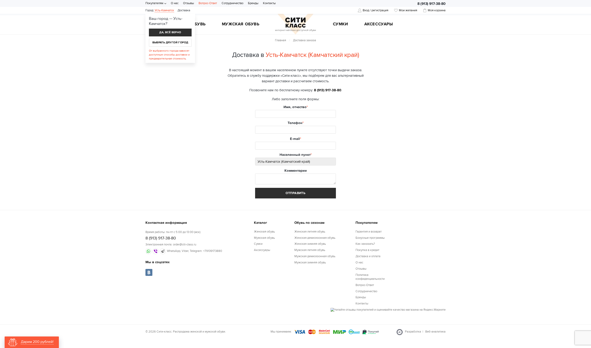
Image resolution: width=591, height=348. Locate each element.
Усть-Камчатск (164, 10)
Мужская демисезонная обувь (314, 256)
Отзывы (188, 3)
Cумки (340, 24)
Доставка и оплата (368, 256)
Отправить (296, 193)
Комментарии (295, 170)
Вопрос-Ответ (208, 3)
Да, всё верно (170, 32)
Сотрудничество (232, 3)
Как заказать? (365, 244)
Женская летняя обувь (309, 231)
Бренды (253, 3)
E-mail (295, 139)
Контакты (269, 3)
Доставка (184, 10)
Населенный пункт (295, 154)
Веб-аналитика (435, 331)
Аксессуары (378, 24)
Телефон (295, 123)
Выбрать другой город (170, 42)
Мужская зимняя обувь (310, 262)
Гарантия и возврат (369, 231)
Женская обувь (264, 231)
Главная (280, 40)
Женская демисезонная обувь (314, 238)
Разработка (413, 331)
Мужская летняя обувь (309, 250)
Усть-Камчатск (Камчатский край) (312, 55)
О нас (174, 3)
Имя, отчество (295, 107)
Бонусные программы (370, 238)
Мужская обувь (240, 24)
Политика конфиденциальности (370, 277)
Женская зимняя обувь (310, 244)
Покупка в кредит (367, 250)
